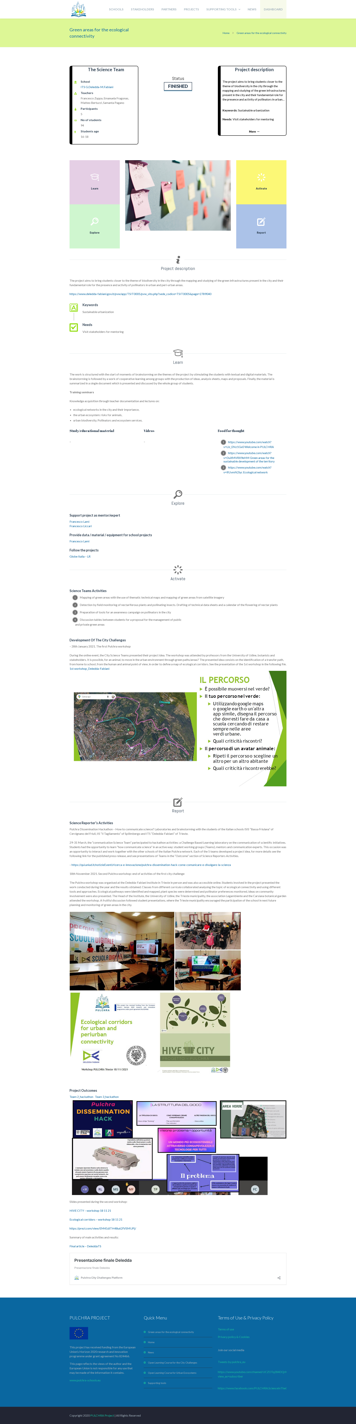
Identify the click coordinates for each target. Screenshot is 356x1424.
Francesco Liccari (81, 526)
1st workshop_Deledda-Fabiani (89, 668)
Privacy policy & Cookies (234, 1337)
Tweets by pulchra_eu (231, 1362)
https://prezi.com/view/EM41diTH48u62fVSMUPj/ (103, 1228)
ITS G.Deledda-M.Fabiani (97, 87)
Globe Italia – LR (80, 556)
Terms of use (226, 1329)
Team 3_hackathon (107, 1096)
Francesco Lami (79, 521)
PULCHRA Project (102, 1415)
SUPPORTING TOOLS (221, 9)
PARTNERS (169, 9)
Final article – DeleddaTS (85, 1246)
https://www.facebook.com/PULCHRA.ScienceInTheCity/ (255, 1388)
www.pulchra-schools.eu (85, 1380)
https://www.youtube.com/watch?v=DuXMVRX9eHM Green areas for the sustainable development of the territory (249, 457)
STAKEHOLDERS (142, 9)
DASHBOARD (273, 9)
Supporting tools (157, 1383)
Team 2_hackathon (81, 1096)
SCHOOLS (116, 9)
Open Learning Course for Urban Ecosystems (172, 1372)
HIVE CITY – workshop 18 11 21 (90, 1210)
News (151, 1352)
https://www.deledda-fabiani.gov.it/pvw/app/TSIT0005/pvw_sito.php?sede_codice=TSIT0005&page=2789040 (140, 294)
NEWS (252, 9)
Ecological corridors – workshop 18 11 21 (96, 1219)
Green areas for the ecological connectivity (171, 1332)
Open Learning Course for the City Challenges (172, 1362)
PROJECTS (191, 9)
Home (226, 32)
